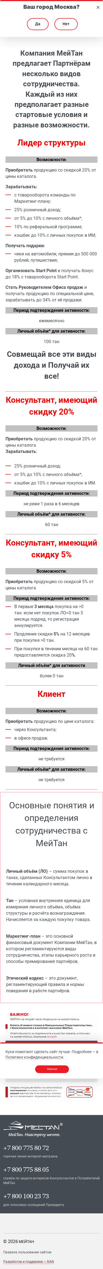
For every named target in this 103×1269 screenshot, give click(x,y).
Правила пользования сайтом (27, 1252)
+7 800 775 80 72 (26, 1148)
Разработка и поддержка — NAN (28, 1262)
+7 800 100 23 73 (26, 1196)
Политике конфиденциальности (34, 1057)
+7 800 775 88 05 (26, 1169)
